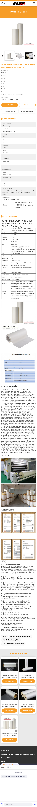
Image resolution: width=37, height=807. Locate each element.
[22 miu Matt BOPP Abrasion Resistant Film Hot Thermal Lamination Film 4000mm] (27, 665)
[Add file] (2, 804)
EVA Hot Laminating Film (11, 640)
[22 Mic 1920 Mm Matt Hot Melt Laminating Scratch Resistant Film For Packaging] (27, 694)
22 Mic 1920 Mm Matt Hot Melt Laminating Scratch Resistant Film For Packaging (27, 705)
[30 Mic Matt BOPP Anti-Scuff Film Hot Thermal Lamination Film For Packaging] (18, 34)
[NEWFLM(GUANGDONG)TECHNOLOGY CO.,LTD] (18, 3)
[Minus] (35, 767)
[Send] (34, 804)
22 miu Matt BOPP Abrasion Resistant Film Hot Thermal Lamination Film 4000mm (27, 676)
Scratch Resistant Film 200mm (20, 636)
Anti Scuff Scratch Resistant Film (13, 643)
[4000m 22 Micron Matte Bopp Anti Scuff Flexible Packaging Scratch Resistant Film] (9, 694)
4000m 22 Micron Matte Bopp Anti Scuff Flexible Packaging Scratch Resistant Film (9, 705)
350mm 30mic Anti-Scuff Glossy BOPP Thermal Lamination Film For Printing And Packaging (9, 735)
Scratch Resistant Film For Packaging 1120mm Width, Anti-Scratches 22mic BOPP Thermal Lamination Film (9, 676)
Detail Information (10, 111)
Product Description (27, 111)
